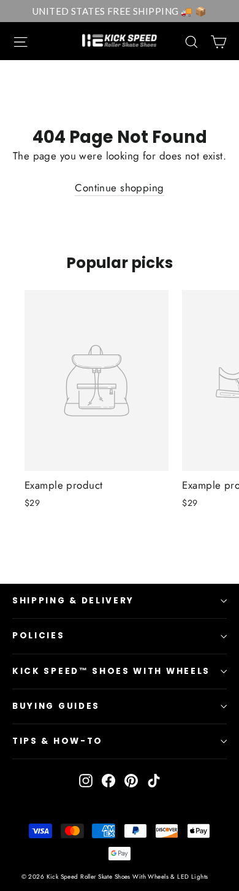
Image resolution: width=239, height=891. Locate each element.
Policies (38, 635)
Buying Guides (56, 706)
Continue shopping (119, 187)
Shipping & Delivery (73, 600)
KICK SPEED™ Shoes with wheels (111, 671)
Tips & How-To (57, 741)
